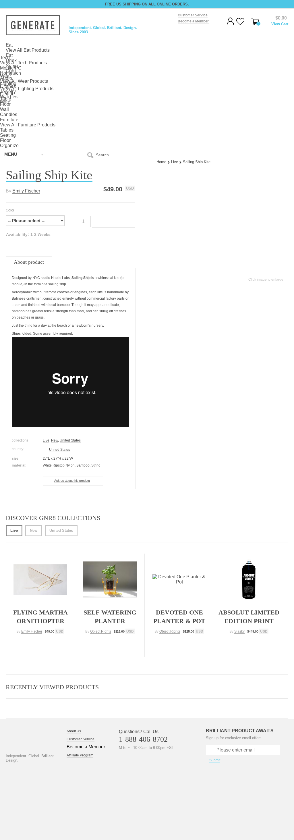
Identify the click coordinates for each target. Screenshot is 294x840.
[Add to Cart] (40, 643)
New (54, 440)
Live (174, 162)
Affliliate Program (80, 755)
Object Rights (100, 631)
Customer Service (80, 739)
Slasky (239, 631)
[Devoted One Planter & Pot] (179, 579)
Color (10, 210)
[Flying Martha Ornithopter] (40, 579)
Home (161, 162)
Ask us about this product (72, 480)
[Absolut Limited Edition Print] (249, 579)
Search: (91, 154)
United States (70, 440)
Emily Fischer (26, 190)
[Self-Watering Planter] (110, 579)
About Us (74, 731)
